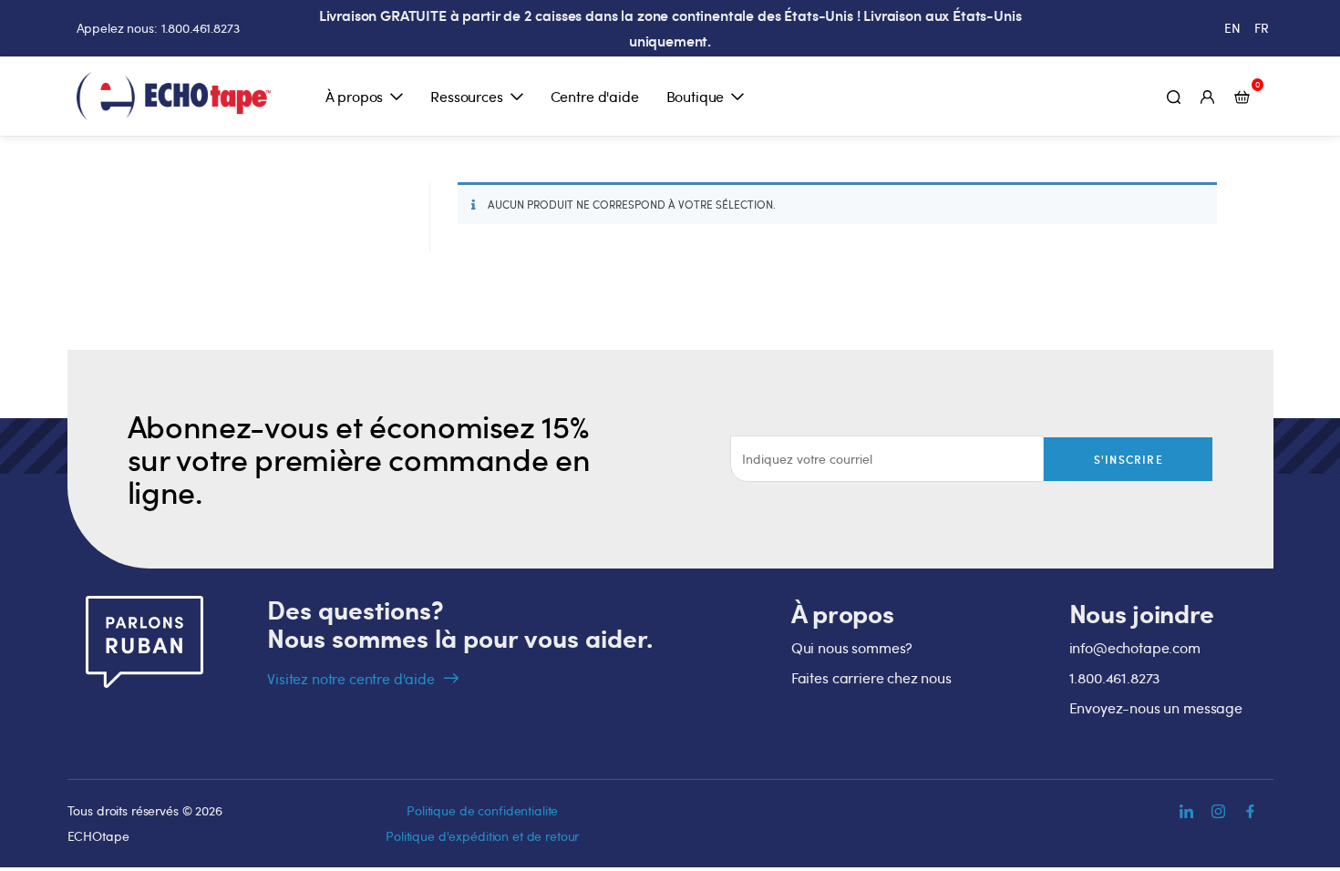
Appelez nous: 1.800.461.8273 (158, 27)
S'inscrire (1128, 459)
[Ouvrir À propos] (396, 97)
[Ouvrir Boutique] (737, 97)
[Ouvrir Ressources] (516, 97)
